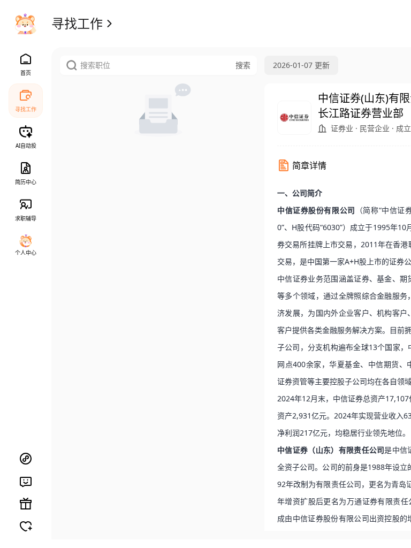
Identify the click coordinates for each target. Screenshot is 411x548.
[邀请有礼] (25, 503)
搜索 (242, 65)
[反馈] (25, 481)
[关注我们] (25, 526)
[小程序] (25, 458)
